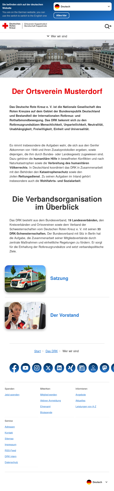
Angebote (81, 394)
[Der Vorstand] (25, 315)
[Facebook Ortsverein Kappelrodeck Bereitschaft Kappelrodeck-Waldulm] (14, 368)
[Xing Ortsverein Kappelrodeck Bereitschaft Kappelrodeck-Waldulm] (70, 368)
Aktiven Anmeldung (50, 400)
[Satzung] (25, 278)
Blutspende (46, 412)
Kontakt (9, 432)
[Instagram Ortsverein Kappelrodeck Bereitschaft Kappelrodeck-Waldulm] (37, 368)
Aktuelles (80, 400)
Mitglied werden (48, 394)
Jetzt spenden (12, 394)
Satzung (59, 278)
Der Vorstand (64, 315)
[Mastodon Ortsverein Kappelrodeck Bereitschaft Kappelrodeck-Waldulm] (104, 368)
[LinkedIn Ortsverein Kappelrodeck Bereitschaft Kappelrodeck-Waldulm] (59, 368)
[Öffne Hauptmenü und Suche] (108, 26)
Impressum (10, 444)
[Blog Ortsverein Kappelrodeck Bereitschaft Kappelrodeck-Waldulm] (82, 368)
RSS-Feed (10, 450)
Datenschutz (11, 462)
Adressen (10, 426)
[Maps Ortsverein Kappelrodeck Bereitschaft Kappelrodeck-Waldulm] (93, 368)
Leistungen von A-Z (86, 406)
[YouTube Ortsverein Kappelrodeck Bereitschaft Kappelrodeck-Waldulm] (25, 368)
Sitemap (9, 438)
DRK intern (10, 456)
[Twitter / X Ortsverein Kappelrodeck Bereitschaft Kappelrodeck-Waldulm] (48, 368)
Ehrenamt (45, 406)
